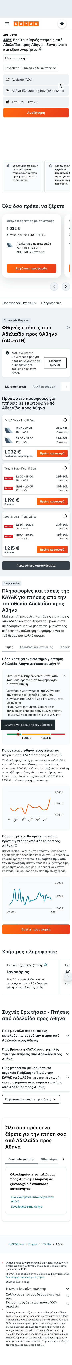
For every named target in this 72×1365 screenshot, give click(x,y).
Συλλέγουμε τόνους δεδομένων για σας (33, 1296)
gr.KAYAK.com (16, 1244)
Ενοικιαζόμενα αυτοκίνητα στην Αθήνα (32, 1199)
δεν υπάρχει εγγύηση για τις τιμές (25, 1277)
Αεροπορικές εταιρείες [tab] (36, 647)
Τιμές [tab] (9, 647)
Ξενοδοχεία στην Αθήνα (26, 1206)
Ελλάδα (46, 1244)
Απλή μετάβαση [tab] (44, 386)
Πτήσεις (33, 1244)
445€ (7, 40)
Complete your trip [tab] (21, 1159)
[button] (6, 23)
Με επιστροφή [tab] (15, 386)
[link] (36, 929)
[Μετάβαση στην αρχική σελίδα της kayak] (26, 23)
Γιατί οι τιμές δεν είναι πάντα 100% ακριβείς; (32, 1304)
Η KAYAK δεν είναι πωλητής (26, 1289)
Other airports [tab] (50, 1159)
